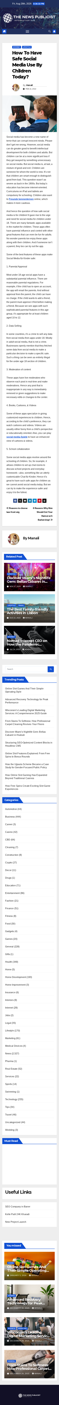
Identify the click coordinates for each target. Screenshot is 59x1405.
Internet (16, 47)
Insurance (10, 992)
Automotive (11, 809)
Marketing (10, 1038)
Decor (8, 870)
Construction (11, 855)
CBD (7, 839)
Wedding (9, 1130)
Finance (9, 908)
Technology (11, 1099)
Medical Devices (13, 1046)
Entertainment (12, 893)
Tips (7, 1107)
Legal (8, 1023)
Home (8, 969)
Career (8, 824)
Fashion (9, 901)
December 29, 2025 (20, 1341)
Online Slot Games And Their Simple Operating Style (26, 1270)
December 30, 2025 (20, 1308)
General (9, 946)
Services (9, 1076)
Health (8, 962)
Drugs (8, 878)
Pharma (9, 1061)
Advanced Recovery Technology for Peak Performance (24, 1303)
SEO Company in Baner (17, 1206)
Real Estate (11, 1069)
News (8, 1053)
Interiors (9, 1000)
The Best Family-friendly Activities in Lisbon (27, 611)
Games (9, 939)
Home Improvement (15, 985)
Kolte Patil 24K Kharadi (17, 1214)
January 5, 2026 (18, 1275)
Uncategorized (12, 1122)
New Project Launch (15, 1222)
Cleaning (10, 847)
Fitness (9, 916)
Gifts (7, 954)
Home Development (15, 977)
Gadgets (9, 931)
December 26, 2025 (20, 1374)
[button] (49, 31)
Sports (8, 1084)
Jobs (7, 1015)
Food (8, 923)
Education (10, 885)
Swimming (10, 1092)
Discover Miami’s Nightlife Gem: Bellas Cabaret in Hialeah (29, 581)
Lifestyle (27, 47)
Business (10, 816)
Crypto (8, 862)
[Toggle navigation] (27, 31)
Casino (9, 832)
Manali (29, 85)
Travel (21, 605)
